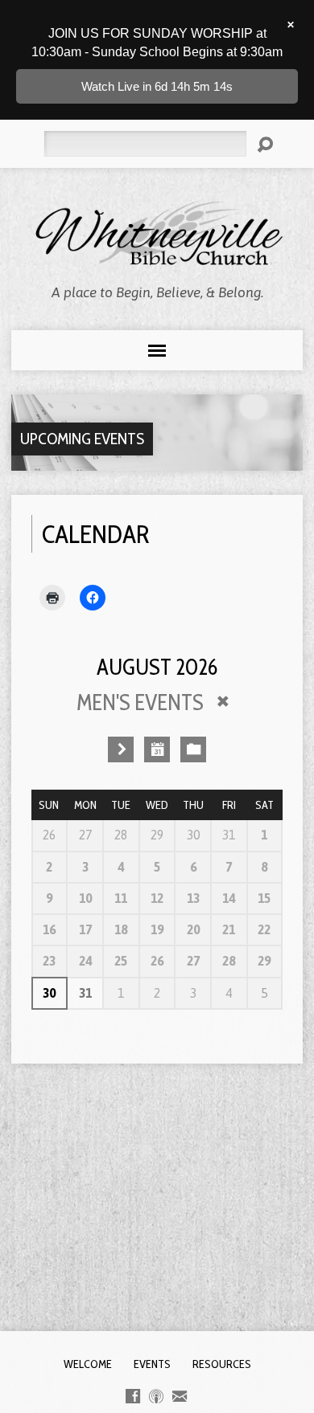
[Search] (265, 145)
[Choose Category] (193, 749)
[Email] (179, 1396)
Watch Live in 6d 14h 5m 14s (157, 86)
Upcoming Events (82, 438)
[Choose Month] (157, 749)
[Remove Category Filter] (223, 701)
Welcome (88, 1364)
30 (49, 993)
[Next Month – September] (121, 749)
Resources (221, 1364)
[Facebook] (133, 1396)
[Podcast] (156, 1396)
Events (152, 1364)
